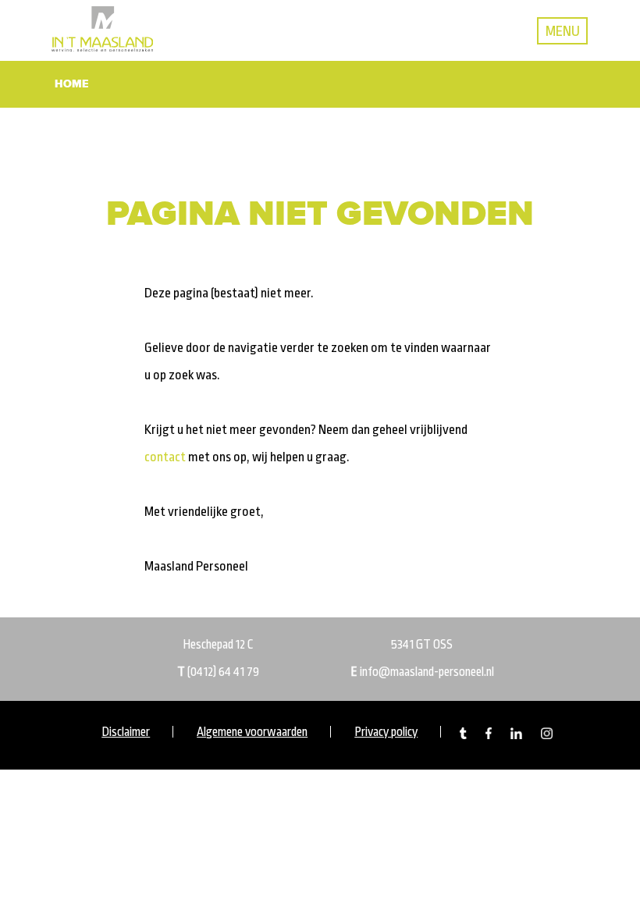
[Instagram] (547, 732)
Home (71, 84)
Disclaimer (125, 732)
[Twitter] (463, 732)
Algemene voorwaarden (252, 732)
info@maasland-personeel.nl (427, 672)
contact (165, 457)
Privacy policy (386, 732)
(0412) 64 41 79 (223, 672)
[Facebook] (488, 732)
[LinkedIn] (516, 732)
